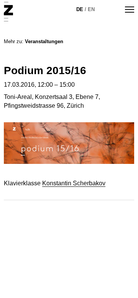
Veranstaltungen (44, 41)
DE (79, 9)
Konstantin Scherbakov (73, 183)
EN (91, 9)
